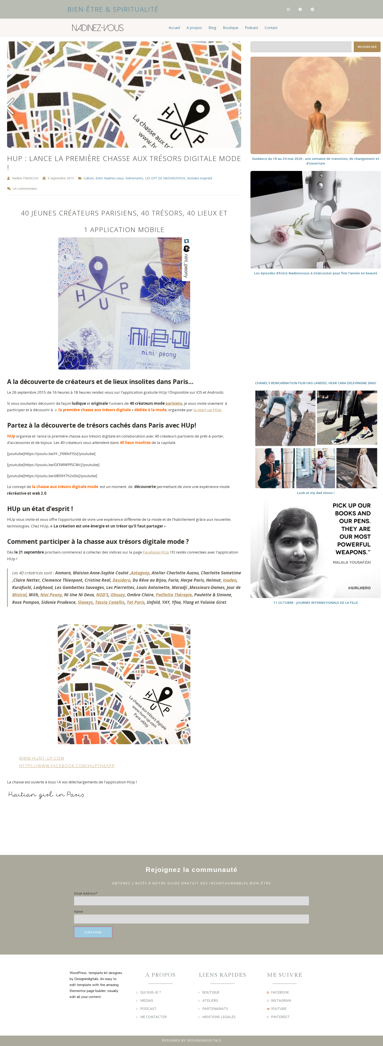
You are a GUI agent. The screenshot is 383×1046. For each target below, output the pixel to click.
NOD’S (102, 595)
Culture (89, 178)
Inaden (229, 580)
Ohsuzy (118, 595)
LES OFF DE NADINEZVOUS (165, 178)
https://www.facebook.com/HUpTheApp (67, 765)
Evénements (134, 178)
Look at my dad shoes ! (315, 492)
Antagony (140, 573)
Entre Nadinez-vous (110, 178)
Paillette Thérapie (174, 595)
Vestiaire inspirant (199, 178)
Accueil (174, 27)
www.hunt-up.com (41, 758)
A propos (194, 27)
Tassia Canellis (110, 602)
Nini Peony (51, 595)
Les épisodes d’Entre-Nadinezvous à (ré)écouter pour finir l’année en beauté (315, 273)
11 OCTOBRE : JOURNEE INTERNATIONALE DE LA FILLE (315, 602)
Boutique (230, 27)
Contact (271, 27)
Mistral (19, 595)
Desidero (121, 580)
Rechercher (367, 47)
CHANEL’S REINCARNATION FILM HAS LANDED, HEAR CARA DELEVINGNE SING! (315, 383)
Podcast (251, 27)
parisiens (174, 403)
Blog (212, 27)
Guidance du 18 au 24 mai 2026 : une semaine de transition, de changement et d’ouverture (315, 160)
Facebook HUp (156, 552)
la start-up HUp (207, 409)
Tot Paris (136, 602)
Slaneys (85, 602)
